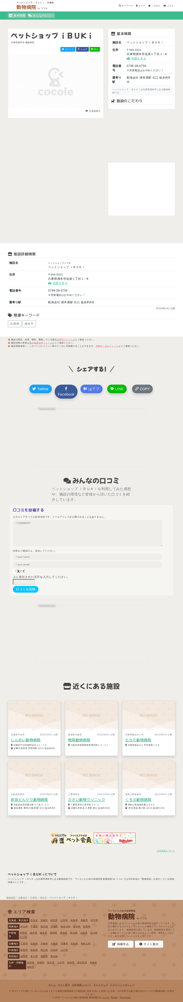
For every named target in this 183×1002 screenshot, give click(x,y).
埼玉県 (24, 926)
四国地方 (14, 956)
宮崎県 (70, 962)
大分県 (60, 962)
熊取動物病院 (79, 739)
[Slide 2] (55, 107)
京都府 (44, 943)
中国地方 (14, 950)
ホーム (52, 985)
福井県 (33, 933)
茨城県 (54, 926)
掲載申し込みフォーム (107, 346)
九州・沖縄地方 (16, 964)
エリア (141, 5)
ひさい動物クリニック (86, 799)
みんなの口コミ (43, 15)
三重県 (24, 943)
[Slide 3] (62, 107)
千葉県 (34, 926)
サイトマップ (100, 985)
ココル (105, 997)
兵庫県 (14, 323)
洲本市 (28, 323)
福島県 (74, 920)
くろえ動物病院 (138, 799)
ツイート (69, 49)
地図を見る (138, 58)
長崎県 (40, 962)
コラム (170, 5)
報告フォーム (66, 339)
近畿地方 (14, 943)
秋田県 (54, 920)
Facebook (66, 394)
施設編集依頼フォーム (40, 343)
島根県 (34, 950)
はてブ (93, 389)
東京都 (44, 926)
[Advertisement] (141, 136)
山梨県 (84, 933)
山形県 (64, 920)
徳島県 (24, 956)
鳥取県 (24, 950)
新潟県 (73, 933)
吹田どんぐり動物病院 (29, 799)
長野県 (23, 933)
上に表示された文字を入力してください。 (41, 576)
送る (95, 49)
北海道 (34, 920)
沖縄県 (93, 962)
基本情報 (20, 15)
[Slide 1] (49, 107)
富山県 (94, 933)
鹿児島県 (82, 962)
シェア (83, 49)
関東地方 (14, 926)
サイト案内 (151, 944)
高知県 (54, 956)
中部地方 (12, 935)
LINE (119, 389)
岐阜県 (43, 933)
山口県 (64, 950)
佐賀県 (30, 962)
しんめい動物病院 (26, 739)
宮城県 (44, 920)
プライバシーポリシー (122, 985)
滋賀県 (34, 943)
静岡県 (53, 933)
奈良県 (74, 943)
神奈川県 (65, 926)
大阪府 (54, 943)
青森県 (84, 920)
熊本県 (50, 962)
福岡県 (30, 967)
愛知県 (63, 933)
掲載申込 (123, 944)
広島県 (54, 950)
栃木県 (76, 926)
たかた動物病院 (138, 739)
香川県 (34, 956)
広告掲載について (166, 851)
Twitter (42, 389)
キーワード (127, 5)
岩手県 (94, 920)
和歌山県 (86, 943)
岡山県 (44, 950)
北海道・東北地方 (18, 920)
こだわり (156, 5)
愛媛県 (44, 956)
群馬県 (86, 926)
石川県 (23, 937)
